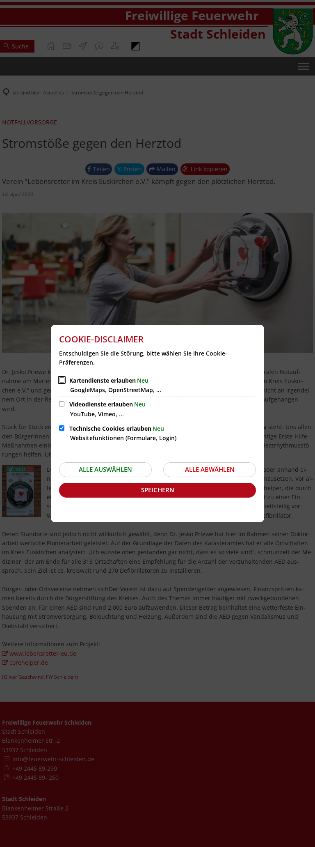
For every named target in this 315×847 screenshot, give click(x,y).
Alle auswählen (105, 469)
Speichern (157, 490)
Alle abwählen (210, 469)
